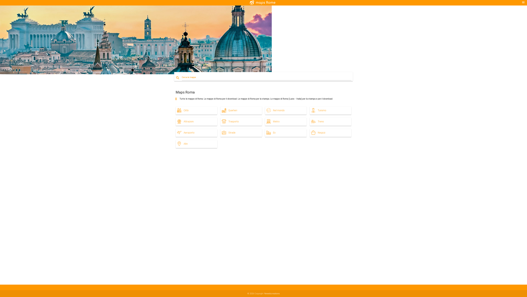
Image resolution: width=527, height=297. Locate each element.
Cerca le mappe (189, 77)
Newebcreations (272, 293)
